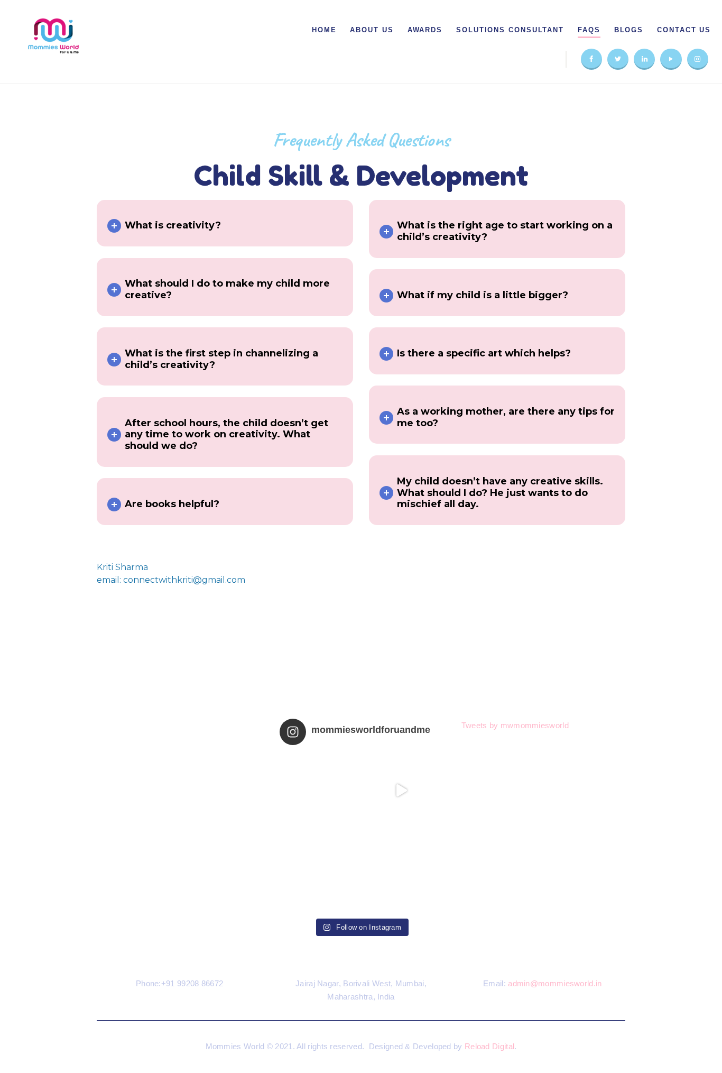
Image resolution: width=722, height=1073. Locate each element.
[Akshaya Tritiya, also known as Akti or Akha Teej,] (321, 871)
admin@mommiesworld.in (554, 983)
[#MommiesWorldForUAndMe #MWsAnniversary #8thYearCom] (401, 790)
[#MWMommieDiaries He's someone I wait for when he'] (321, 790)
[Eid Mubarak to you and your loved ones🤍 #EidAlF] (401, 871)
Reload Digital (489, 1046)
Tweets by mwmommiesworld (515, 725)
